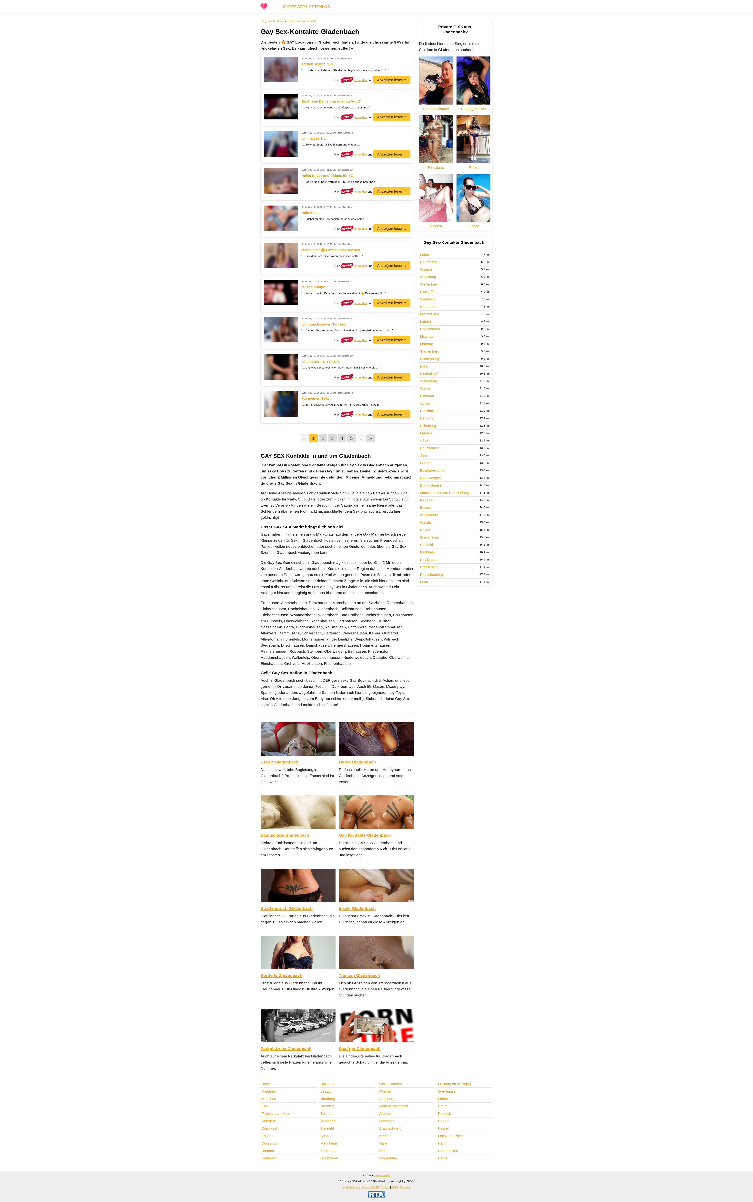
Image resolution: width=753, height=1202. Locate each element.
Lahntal (426, 322)
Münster (385, 1091)
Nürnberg (327, 1099)
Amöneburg (429, 515)
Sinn (423, 456)
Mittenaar (427, 336)
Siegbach (427, 299)
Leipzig (326, 1091)
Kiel (382, 1151)
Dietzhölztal (429, 411)
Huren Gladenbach (357, 762)
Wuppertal (328, 1121)
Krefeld (384, 1136)
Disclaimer (405, 1187)
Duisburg (327, 1084)
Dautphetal (428, 262)
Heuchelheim (430, 448)
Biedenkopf (429, 374)
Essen (266, 1136)
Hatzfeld (426, 545)
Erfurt (442, 1106)
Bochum (326, 1114)
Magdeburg (388, 1158)
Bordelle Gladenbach (281, 975)
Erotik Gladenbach (357, 908)
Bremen (268, 1151)
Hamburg (269, 1091)
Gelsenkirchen (390, 1084)
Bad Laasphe (430, 478)
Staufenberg (429, 351)
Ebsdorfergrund (432, 470)
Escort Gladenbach (280, 762)
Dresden (327, 1106)
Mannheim (328, 1143)
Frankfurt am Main (276, 1114)
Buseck (426, 508)
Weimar (426, 269)
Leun (424, 582)
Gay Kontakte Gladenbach (365, 835)
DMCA (394, 1187)
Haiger (425, 530)
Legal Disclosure (351, 1187)
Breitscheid (428, 567)
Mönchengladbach (393, 1106)
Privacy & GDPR (370, 1187)
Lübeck (443, 1099)
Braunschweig (390, 1128)
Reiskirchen (429, 560)
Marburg (426, 344)
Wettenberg (429, 381)
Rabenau (427, 500)
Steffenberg (429, 284)
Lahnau (426, 433)
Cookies (385, 1187)
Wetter (425, 388)
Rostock (444, 1114)
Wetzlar (426, 522)
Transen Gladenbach (359, 975)
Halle (383, 1143)
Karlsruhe (328, 1151)
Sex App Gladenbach (359, 1048)
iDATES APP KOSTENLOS (306, 7)
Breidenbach (430, 329)
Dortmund (269, 1128)
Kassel (443, 1128)
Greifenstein (429, 537)
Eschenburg (429, 359)
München (269, 1099)
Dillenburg (428, 426)
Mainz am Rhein (451, 1136)
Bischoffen (428, 292)
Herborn (426, 418)
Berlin (266, 1084)
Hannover (269, 1158)
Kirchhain (427, 552)
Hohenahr (428, 307)
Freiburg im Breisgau (454, 1084)
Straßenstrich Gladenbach (287, 908)
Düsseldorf (270, 1143)
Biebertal (427, 396)
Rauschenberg (431, 575)
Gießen (426, 463)
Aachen (385, 1114)
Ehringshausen (432, 485)
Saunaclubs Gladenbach (285, 835)
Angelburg (428, 277)
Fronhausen (429, 314)
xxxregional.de (382, 1175)
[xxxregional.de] (264, 8)
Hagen (443, 1121)
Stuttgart (268, 1121)
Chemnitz (386, 1121)
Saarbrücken (448, 1151)
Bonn (324, 1136)
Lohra (424, 255)
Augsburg (386, 1099)
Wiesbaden (329, 1158)
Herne (443, 1158)
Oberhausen (447, 1091)
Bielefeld (327, 1128)
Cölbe (424, 403)
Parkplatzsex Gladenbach (286, 1048)
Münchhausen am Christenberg (444, 493)
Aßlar (424, 441)
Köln (265, 1106)
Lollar (424, 366)
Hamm (443, 1143)
